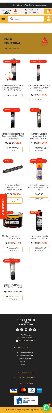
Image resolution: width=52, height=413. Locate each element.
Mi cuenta (22, 365)
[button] (26, 347)
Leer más (14, 96)
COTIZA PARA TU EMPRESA (25, 377)
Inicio (5, 48)
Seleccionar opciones (14, 149)
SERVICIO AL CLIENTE (23, 347)
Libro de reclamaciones (26, 352)
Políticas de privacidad (26, 358)
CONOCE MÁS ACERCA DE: (25, 372)
